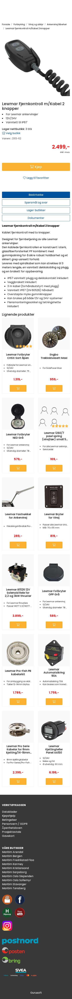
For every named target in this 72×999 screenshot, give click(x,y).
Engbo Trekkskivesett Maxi (54, 356)
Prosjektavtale (11, 832)
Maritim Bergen (12, 856)
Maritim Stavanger (14, 884)
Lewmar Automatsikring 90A (54, 673)
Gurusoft (36, 993)
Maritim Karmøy (12, 864)
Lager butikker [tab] (36, 210)
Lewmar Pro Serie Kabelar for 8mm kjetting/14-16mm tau (18, 749)
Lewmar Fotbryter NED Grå (18, 436)
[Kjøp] (18, 388)
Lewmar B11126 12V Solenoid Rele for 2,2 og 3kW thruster (18, 593)
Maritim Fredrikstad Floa (18, 860)
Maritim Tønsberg (13, 888)
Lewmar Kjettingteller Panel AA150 (54, 749)
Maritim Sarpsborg (14, 872)
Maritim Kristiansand (15, 868)
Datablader (9, 812)
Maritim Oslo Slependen (17, 876)
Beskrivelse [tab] (36, 195)
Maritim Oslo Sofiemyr (16, 880)
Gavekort (8, 836)
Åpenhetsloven (12, 828)
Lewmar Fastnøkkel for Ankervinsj (18, 516)
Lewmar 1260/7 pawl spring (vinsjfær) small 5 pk (54, 436)
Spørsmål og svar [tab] (36, 202)
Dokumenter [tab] (36, 218)
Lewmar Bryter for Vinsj (54, 516)
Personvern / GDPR (14, 824)
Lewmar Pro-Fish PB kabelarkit (18, 672)
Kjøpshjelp (8, 816)
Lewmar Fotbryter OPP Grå (54, 592)
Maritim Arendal (12, 852)
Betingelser (9, 820)
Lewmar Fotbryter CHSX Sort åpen (18, 356)
